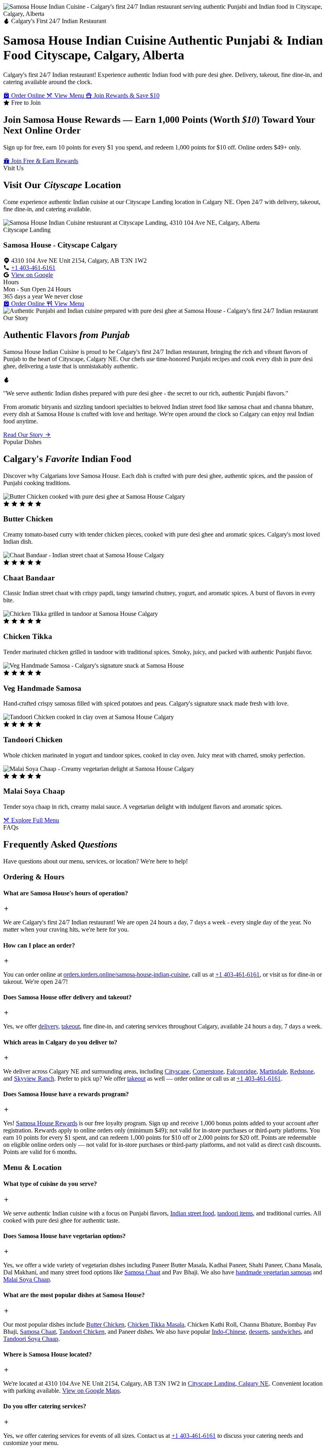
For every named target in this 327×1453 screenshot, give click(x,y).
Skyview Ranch (34, 1078)
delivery (48, 1026)
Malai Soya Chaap (26, 1279)
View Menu (69, 95)
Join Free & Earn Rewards (44, 160)
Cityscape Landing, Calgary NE (228, 1383)
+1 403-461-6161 (33, 267)
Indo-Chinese (229, 1331)
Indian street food (192, 1213)
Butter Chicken (105, 1324)
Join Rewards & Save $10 (126, 95)
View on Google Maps (91, 1390)
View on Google (32, 274)
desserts (258, 1331)
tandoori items (235, 1213)
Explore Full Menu (34, 820)
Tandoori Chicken (81, 1331)
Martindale (273, 1071)
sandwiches (286, 1331)
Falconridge (241, 1071)
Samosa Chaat (142, 1272)
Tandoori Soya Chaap (30, 1338)
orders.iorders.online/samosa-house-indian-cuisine (126, 974)
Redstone (301, 1071)
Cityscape (177, 1071)
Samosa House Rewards (46, 1123)
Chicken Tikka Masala (156, 1324)
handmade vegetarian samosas (273, 1272)
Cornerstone (208, 1071)
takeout (70, 1026)
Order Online (28, 95)
